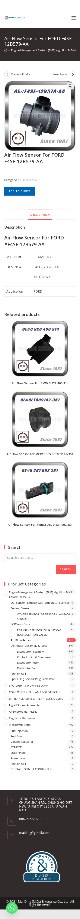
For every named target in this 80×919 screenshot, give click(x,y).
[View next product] (73, 74)
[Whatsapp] (12, 908)
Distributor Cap (26, 668)
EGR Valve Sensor (22, 624)
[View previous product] (7, 74)
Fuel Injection (19, 731)
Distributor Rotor (28, 663)
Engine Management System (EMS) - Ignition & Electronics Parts (38, 594)
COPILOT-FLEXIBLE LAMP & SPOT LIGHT (34, 692)
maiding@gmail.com (34, 832)
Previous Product (21, 74)
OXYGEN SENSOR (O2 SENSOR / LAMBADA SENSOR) (43, 616)
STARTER (16, 747)
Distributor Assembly (30, 651)
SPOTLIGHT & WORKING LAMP (28, 685)
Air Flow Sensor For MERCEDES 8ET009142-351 (40, 454)
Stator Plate (18, 753)
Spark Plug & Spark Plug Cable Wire (33, 679)
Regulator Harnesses (22, 718)
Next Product (61, 74)
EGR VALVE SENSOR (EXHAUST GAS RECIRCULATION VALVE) (39, 632)
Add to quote (20, 191)
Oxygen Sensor (20, 608)
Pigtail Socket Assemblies (25, 705)
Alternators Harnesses (23, 711)
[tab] (40, 215)
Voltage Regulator (22, 742)
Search (65, 569)
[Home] (5, 50)
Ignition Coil (18, 674)
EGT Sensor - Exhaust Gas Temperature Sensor (40, 603)
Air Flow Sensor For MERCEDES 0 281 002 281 (40, 525)
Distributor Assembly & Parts (29, 646)
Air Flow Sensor (27, 180)
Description (40, 215)
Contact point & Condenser (34, 657)
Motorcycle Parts (20, 725)
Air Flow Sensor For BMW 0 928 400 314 (40, 383)
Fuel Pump (17, 736)
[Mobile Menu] (73, 17)
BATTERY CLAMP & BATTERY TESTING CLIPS (36, 699)
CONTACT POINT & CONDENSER (31, 769)
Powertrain (18, 758)
